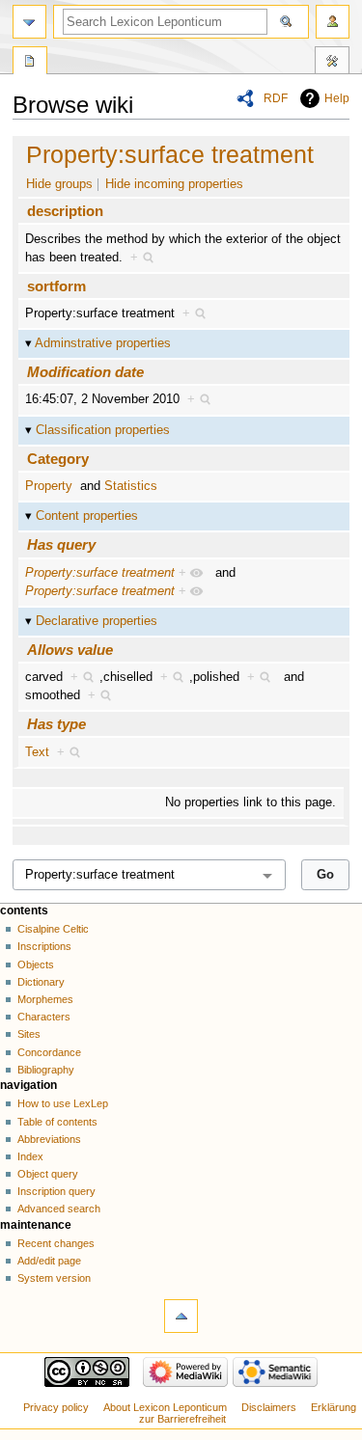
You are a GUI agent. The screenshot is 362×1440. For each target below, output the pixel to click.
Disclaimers (268, 1407)
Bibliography (45, 1069)
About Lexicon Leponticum (165, 1407)
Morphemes (45, 999)
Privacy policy (56, 1407)
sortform (56, 286)
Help (336, 98)
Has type (56, 724)
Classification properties (103, 430)
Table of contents (57, 1122)
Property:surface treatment (170, 154)
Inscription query (56, 1191)
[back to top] (181, 1316)
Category (58, 458)
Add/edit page (49, 1260)
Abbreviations (49, 1139)
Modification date (85, 372)
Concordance (49, 1052)
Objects (35, 964)
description (65, 211)
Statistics (130, 486)
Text (37, 752)
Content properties (87, 516)
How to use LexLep (62, 1103)
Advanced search (58, 1208)
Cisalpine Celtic (53, 929)
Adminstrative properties (103, 343)
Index (30, 1156)
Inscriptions (44, 946)
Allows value (70, 649)
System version (54, 1278)
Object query (47, 1174)
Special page (30, 62)
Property (48, 486)
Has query (61, 544)
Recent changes (56, 1243)
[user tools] (332, 22)
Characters (43, 1016)
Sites (29, 1034)
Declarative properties (96, 621)
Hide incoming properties (174, 184)
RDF (276, 98)
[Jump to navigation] (29, 22)
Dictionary (41, 982)
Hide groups (59, 184)
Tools (332, 62)
